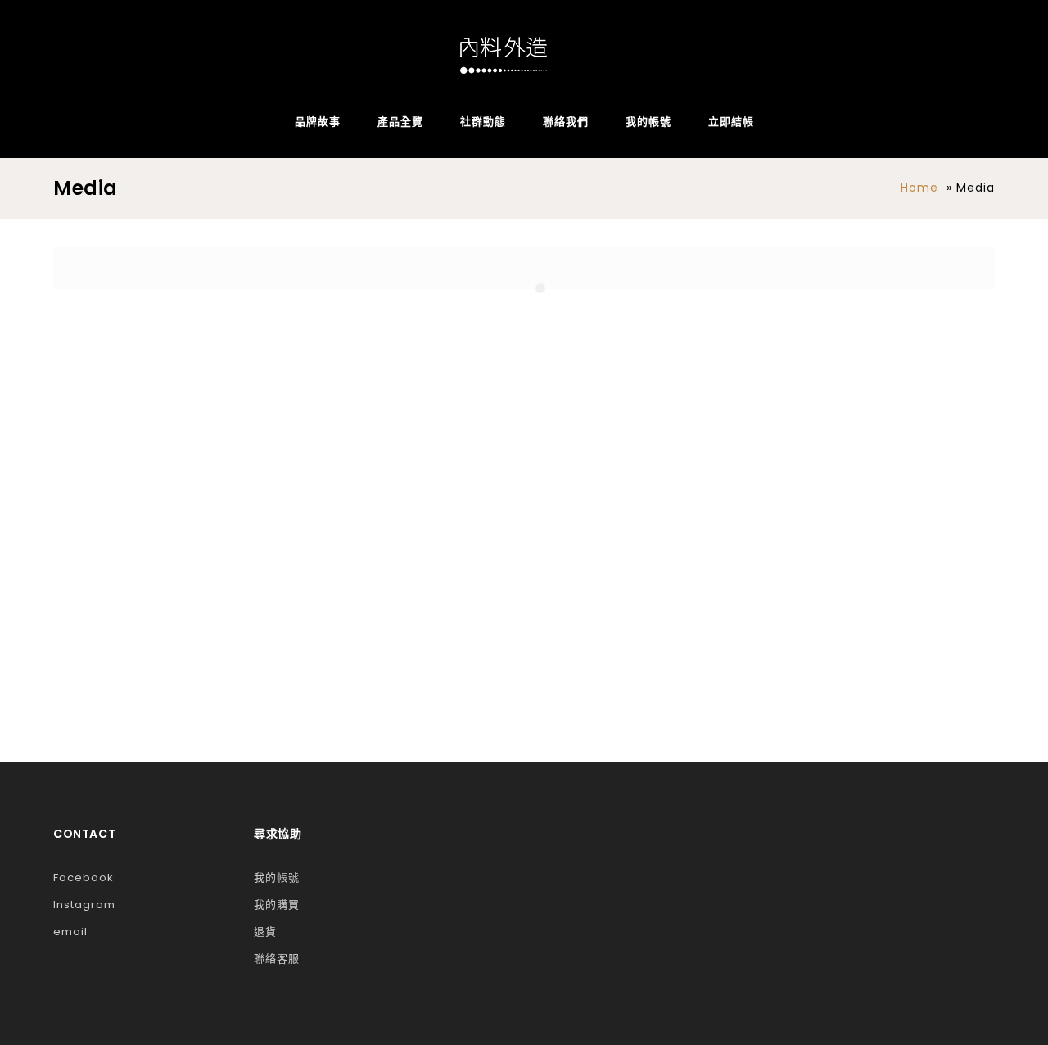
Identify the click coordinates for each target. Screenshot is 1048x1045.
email (70, 931)
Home (919, 187)
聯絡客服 (277, 958)
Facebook (83, 877)
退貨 (265, 931)
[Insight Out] (503, 55)
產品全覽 (400, 121)
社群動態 (483, 121)
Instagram (84, 904)
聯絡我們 (566, 121)
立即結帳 (731, 121)
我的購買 (277, 904)
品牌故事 (318, 121)
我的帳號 (648, 121)
